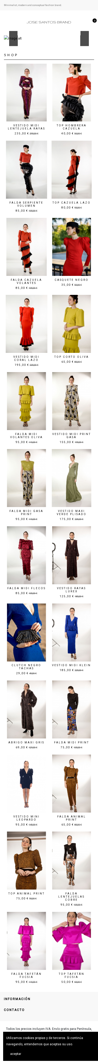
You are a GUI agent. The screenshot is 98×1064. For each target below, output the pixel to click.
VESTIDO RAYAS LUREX (71, 590)
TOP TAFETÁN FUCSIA (71, 975)
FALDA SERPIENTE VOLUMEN (26, 204)
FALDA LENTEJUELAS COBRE (71, 896)
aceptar (15, 1054)
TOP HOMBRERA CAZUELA (72, 127)
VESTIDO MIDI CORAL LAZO (26, 358)
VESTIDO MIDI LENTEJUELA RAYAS (26, 127)
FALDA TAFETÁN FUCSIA (26, 975)
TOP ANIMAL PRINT (26, 893)
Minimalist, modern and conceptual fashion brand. (33, 5)
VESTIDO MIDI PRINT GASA (71, 436)
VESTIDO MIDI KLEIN (71, 665)
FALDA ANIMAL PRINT (71, 818)
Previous (13, 38)
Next (84, 38)
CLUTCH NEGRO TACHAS (26, 667)
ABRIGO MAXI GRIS (26, 742)
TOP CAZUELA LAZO (72, 202)
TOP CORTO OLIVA (71, 356)
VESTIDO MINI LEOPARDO (26, 818)
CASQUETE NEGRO (72, 279)
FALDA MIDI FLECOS (26, 588)
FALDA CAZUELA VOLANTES (26, 281)
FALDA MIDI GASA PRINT (26, 513)
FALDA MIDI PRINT (71, 742)
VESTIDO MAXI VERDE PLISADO (72, 513)
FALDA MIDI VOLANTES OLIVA (26, 436)
